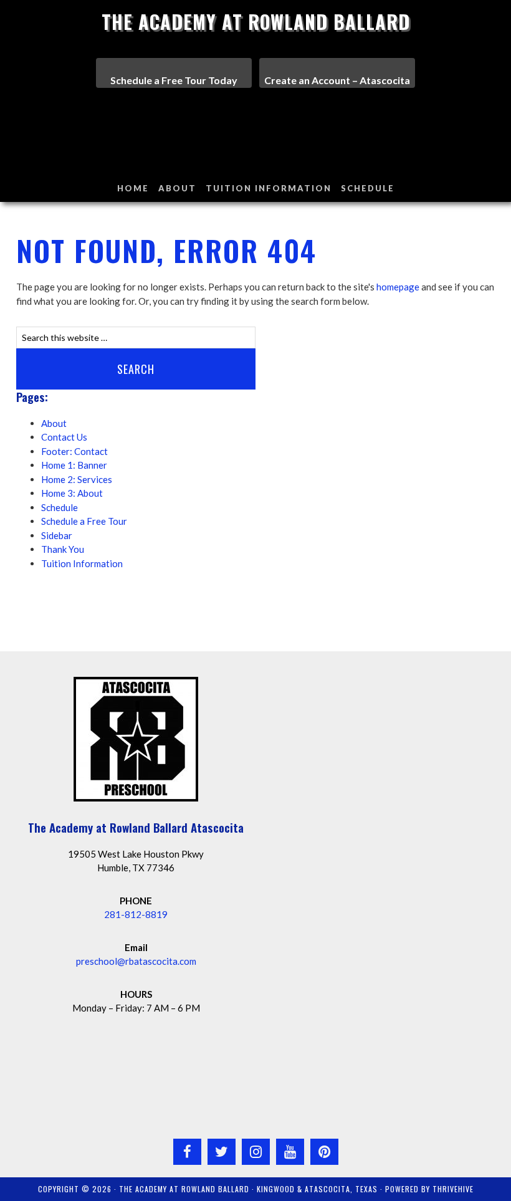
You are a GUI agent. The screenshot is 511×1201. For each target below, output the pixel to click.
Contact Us (64, 437)
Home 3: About (72, 493)
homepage (397, 286)
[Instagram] (256, 1152)
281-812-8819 (136, 914)
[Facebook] (187, 1152)
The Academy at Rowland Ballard (256, 21)
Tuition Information (82, 563)
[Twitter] (222, 1152)
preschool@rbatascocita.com (136, 961)
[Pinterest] (324, 1152)
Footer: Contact (74, 451)
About (54, 423)
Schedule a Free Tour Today (173, 80)
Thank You (62, 549)
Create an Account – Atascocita (337, 80)
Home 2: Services (76, 479)
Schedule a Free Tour (84, 521)
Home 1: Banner (74, 465)
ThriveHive (453, 1189)
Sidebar (56, 535)
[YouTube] (290, 1152)
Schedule (59, 507)
